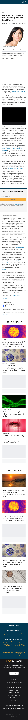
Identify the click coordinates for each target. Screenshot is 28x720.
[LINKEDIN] (4, 306)
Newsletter (23, 49)
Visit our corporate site (16, 669)
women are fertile (19, 247)
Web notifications (14, 698)
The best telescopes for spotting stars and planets (8, 656)
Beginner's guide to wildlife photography (20, 653)
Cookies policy (14, 692)
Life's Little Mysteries (8, 633)
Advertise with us (14, 695)
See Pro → (18, 1)
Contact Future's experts (14, 682)
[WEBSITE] (6, 306)
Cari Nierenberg (7, 23)
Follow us (16, 49)
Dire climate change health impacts (16, 5)
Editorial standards (14, 703)
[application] (14, 115)
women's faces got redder (18, 91)
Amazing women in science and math (20, 642)
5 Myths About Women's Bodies (15, 168)
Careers (14, 700)
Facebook (4, 297)
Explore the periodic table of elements (8, 645)
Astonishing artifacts (20, 634)
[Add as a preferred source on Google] (14, 673)
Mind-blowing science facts (20, 655)
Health (3, 12)
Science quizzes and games (8, 652)
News (25, 23)
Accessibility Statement (14, 679)
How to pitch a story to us (14, 705)
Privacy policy (14, 690)
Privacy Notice (17, 204)
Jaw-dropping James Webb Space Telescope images (8, 642)
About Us (14, 685)
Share (5, 49)
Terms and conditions (14, 687)
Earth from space (20, 633)
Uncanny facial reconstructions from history (20, 645)
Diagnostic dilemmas (8, 634)
